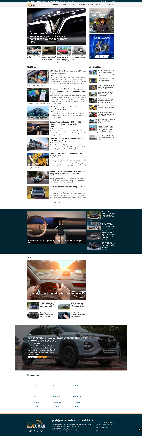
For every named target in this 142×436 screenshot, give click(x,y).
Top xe (90, 4)
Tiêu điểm (55, 4)
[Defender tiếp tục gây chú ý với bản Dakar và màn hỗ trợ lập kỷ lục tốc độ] (49, 50)
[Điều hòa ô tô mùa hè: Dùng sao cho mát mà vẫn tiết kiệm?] (64, 315)
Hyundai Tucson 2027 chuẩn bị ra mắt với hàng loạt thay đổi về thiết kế (108, 235)
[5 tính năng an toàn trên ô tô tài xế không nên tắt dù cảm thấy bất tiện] (93, 87)
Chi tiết (32, 357)
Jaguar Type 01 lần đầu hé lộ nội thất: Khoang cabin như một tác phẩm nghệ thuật (66, 124)
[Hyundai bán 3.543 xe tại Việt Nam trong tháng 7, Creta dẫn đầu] (93, 94)
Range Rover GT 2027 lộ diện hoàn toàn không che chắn (78, 57)
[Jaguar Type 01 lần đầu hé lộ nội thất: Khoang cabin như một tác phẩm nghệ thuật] (56, 227)
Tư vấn (71, 4)
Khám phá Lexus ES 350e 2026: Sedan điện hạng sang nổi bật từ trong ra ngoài (108, 225)
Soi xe (64, 4)
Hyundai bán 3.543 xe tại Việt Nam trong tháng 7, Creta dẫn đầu (105, 94)
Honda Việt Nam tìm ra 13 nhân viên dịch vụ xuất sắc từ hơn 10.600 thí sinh (106, 114)
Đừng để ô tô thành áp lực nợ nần (33, 56)
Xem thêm (57, 202)
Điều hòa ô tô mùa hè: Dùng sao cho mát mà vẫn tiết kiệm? (78, 314)
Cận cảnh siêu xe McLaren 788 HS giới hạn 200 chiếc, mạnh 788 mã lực (108, 245)
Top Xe (31, 31)
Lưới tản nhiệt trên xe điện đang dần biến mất (67, 188)
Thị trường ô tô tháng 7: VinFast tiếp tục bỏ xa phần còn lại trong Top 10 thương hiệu (48, 37)
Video (98, 4)
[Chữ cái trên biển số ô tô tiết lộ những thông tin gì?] (38, 159)
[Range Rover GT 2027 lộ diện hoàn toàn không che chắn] (93, 137)
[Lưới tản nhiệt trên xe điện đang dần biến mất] (38, 192)
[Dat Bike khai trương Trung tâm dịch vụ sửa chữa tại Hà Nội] (38, 144)
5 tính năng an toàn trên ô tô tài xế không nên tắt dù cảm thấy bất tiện (106, 87)
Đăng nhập (111, 4)
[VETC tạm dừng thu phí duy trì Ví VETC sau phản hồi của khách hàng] (38, 76)
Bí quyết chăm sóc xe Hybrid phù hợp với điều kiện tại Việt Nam (78, 304)
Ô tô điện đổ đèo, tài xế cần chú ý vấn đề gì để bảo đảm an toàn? (47, 304)
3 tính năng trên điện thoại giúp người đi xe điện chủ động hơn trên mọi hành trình (67, 90)
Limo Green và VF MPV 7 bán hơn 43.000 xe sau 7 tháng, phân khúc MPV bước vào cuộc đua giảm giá (63, 59)
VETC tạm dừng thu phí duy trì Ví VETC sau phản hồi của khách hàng (68, 72)
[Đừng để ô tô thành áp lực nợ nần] (34, 50)
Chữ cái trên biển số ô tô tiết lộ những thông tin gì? (66, 155)
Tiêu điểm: (30, 239)
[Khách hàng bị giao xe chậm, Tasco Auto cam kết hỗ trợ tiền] (38, 112)
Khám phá (81, 4)
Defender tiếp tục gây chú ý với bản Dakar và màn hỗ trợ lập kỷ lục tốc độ (49, 57)
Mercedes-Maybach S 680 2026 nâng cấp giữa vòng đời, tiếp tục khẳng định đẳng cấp (108, 215)
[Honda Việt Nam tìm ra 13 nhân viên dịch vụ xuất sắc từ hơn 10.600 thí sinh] (93, 114)
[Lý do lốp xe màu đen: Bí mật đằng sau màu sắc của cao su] (33, 315)
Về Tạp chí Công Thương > (108, 1)
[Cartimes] (31, 4)
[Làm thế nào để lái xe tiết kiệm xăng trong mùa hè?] (56, 280)
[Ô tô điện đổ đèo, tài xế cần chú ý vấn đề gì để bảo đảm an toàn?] (33, 305)
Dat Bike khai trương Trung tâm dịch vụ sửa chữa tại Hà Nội (66, 139)
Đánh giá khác (42, 357)
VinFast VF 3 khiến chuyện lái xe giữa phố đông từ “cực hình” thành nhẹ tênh (67, 173)
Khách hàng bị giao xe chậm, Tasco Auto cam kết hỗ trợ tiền (67, 108)
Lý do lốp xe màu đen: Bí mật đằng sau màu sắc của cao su (47, 314)
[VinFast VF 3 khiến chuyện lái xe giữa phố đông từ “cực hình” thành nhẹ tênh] (38, 177)
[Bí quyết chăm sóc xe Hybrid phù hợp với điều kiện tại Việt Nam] (64, 305)
